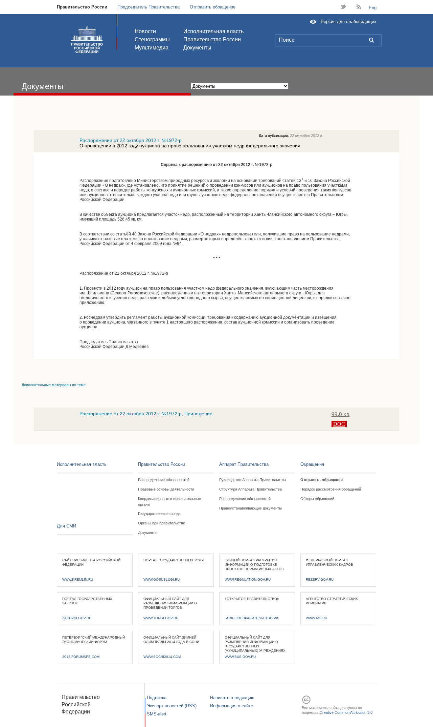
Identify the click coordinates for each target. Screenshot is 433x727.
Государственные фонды (159, 514)
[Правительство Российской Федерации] (87, 40)
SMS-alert (156, 713)
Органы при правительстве (161, 523)
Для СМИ (66, 525)
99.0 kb (340, 414)
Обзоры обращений (317, 499)
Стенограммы (152, 39)
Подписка (156, 697)
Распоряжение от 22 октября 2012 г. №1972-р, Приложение (145, 413)
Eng (373, 7)
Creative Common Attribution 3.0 (346, 712)
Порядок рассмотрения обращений (330, 489)
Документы (197, 47)
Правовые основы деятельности (166, 489)
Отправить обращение (212, 6)
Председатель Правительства (148, 6)
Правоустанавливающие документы (250, 508)
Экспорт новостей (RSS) (172, 705)
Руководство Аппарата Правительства (252, 480)
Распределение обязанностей (163, 480)
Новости (145, 31)
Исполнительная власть (213, 31)
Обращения (312, 464)
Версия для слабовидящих (349, 21)
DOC (339, 424)
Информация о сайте (231, 705)
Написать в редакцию (232, 697)
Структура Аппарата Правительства (250, 489)
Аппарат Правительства (244, 464)
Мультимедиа (151, 47)
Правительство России (82, 6)
